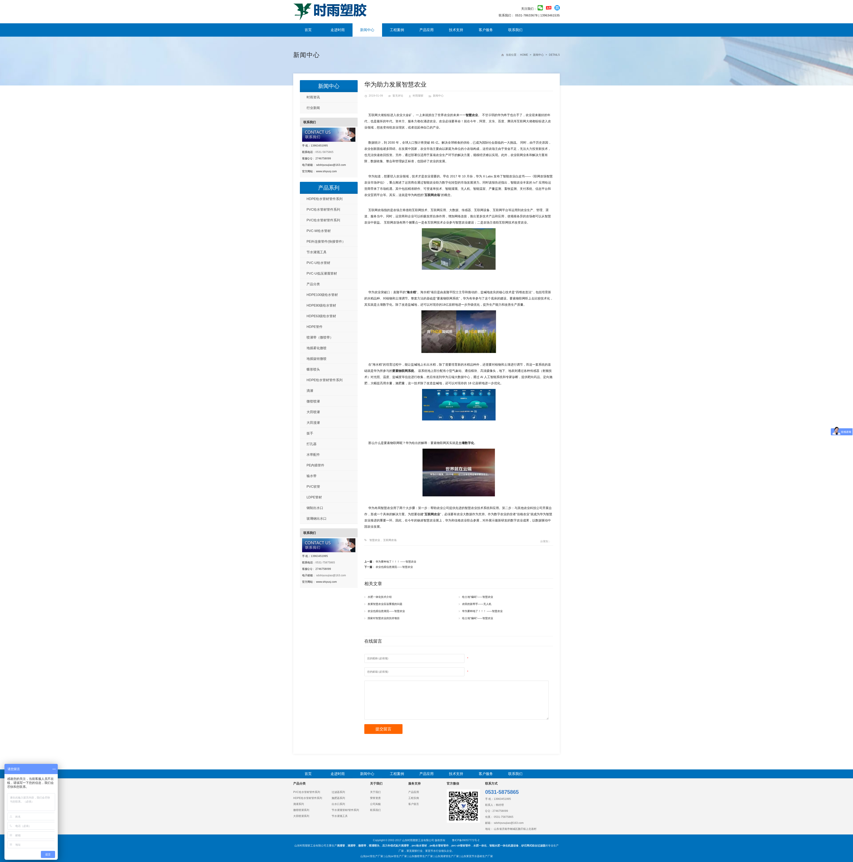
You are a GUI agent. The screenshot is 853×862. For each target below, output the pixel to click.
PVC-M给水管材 (319, 231)
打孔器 (312, 444)
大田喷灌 (313, 412)
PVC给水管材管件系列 (323, 209)
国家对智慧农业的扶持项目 (384, 618)
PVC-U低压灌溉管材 (322, 273)
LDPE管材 (314, 497)
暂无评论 (398, 95)
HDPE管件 (315, 327)
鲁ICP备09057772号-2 (465, 840)
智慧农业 (374, 540)
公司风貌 (375, 804)
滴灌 (310, 390)
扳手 (310, 433)
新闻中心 (367, 30)
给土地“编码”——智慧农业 (477, 596)
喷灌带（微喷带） (320, 337)
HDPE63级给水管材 (321, 316)
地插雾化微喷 (317, 348)
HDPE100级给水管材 (322, 295)
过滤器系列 (338, 792)
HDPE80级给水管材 (321, 305)
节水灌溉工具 (317, 252)
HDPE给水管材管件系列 (325, 199)
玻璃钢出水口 (317, 518)
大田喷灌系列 (301, 816)
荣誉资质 (375, 798)
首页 (308, 30)
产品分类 (313, 284)
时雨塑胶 (418, 95)
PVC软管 (313, 486)
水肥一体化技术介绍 (380, 596)
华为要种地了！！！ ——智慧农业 (396, 561)
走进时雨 (338, 30)
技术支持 (456, 30)
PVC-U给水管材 (318, 263)
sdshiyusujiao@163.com (331, 164)
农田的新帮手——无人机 (476, 604)
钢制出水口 (315, 508)
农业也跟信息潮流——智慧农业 (394, 567)
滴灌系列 (298, 804)
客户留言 (413, 804)
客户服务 (486, 30)
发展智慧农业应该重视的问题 (385, 604)
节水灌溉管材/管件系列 (345, 810)
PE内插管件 (315, 465)
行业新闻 (313, 108)
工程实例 (413, 798)
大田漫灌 (313, 422)
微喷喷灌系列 (301, 810)
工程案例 (397, 30)
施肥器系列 (338, 798)
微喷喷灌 (313, 401)
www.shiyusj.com (326, 171)
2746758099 (323, 158)
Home (524, 54)
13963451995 (502, 799)
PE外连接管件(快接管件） (326, 241)
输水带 (312, 476)
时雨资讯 (313, 97)
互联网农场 (390, 540)
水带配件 (313, 454)
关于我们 (375, 792)
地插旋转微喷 (317, 359)
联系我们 (515, 30)
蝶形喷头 (313, 369)
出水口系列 (338, 804)
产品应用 (426, 30)
